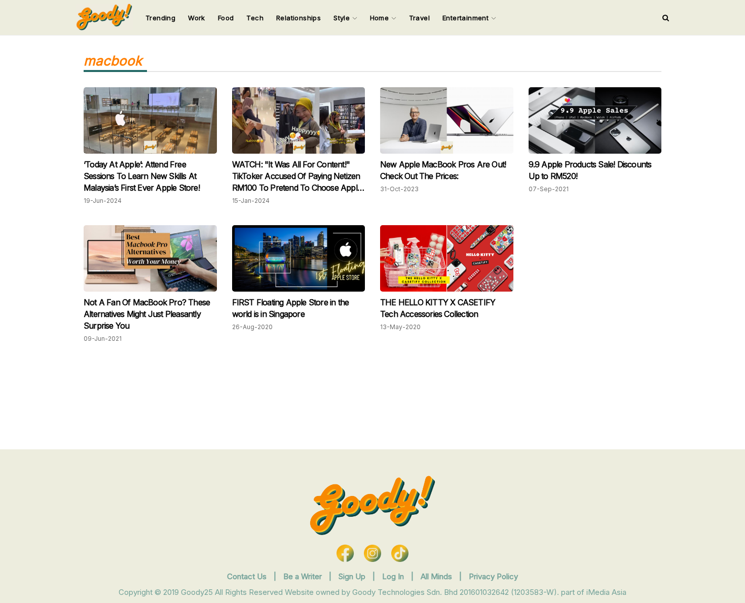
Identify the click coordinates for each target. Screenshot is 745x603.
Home (380, 18)
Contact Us (247, 576)
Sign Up (353, 576)
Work (196, 18)
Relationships (298, 18)
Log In (394, 576)
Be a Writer (302, 576)
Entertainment (466, 18)
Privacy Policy (493, 576)
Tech (255, 18)
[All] (665, 18)
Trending (160, 18)
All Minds (437, 576)
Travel (419, 18)
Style (342, 18)
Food (226, 18)
